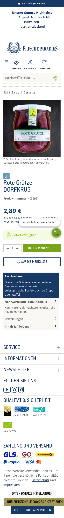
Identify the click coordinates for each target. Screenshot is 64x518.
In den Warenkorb (41, 248)
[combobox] (26, 77)
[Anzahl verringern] (7, 248)
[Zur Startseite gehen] (32, 48)
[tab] (31, 285)
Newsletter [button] (16, 370)
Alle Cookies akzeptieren (32, 510)
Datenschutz (40, 480)
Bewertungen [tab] (14, 319)
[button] (56, 233)
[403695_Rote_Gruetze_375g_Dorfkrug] (32, 128)
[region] (32, 135)
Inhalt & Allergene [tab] (17, 326)
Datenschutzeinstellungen (32, 494)
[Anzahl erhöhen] (17, 248)
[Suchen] (55, 77)
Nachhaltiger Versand (33, 3)
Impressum (11, 485)
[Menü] (6, 61)
